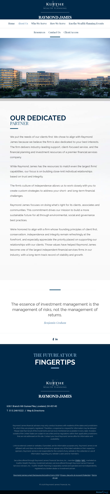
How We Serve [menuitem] (58, 23)
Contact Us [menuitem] (54, 32)
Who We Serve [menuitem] (39, 23)
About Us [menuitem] (23, 23)
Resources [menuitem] (39, 32)
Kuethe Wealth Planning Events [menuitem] (86, 23)
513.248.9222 (16, 410)
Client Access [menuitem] (71, 32)
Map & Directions (35, 410)
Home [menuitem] (11, 23)
